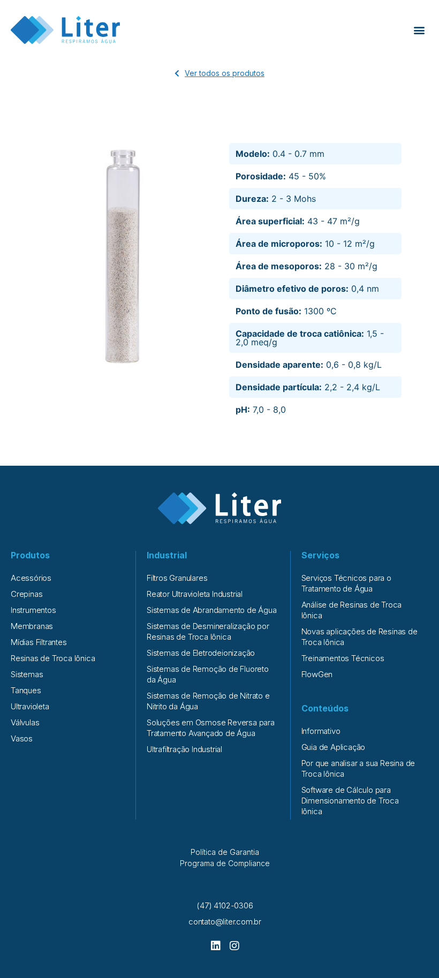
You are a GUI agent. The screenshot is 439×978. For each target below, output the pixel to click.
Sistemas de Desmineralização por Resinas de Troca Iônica (208, 631)
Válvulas (25, 722)
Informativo (320, 731)
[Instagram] (234, 946)
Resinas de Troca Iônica (53, 658)
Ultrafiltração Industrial (184, 749)
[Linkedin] (215, 946)
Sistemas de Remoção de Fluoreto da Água (208, 674)
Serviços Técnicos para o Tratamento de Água (346, 583)
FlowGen (317, 674)
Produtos (30, 555)
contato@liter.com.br (224, 921)
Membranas (32, 626)
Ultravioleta (30, 706)
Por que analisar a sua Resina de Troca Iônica (358, 768)
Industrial (167, 555)
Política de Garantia (225, 851)
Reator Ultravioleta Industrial (195, 594)
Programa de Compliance (225, 863)
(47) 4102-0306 (224, 905)
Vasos (22, 738)
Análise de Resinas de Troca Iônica (351, 610)
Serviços (320, 555)
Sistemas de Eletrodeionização (201, 653)
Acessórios (31, 578)
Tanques (26, 690)
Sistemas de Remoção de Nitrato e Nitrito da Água (208, 701)
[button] (419, 30)
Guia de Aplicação (333, 747)
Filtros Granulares (177, 578)
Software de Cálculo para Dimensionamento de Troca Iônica (350, 800)
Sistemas (27, 674)
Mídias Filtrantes (39, 642)
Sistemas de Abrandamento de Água (212, 610)
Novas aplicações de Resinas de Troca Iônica (359, 636)
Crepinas (26, 594)
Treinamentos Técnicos (342, 658)
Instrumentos (33, 610)
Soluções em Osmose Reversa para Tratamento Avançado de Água (211, 727)
